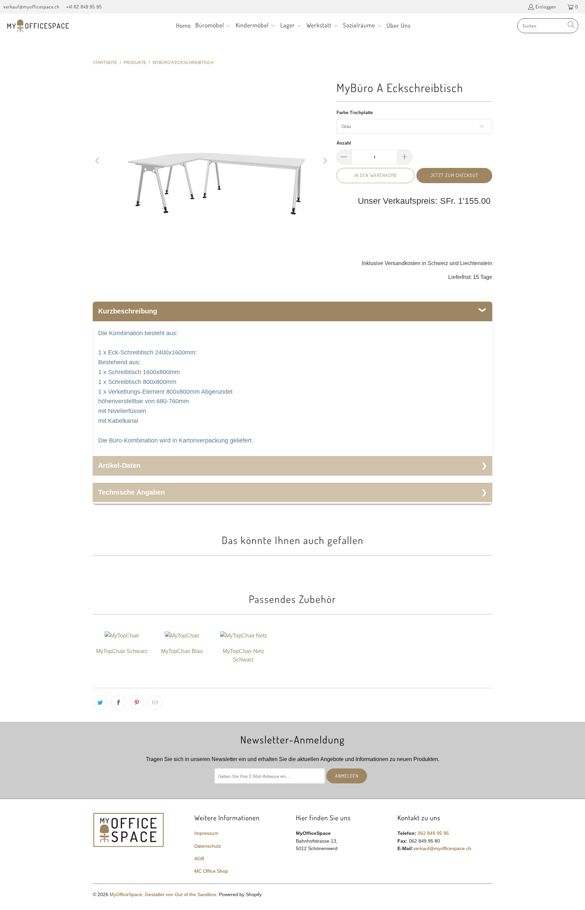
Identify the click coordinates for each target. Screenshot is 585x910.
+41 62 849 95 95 (84, 6)
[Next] (324, 160)
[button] (213, 26)
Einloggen (546, 6)
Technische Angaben (131, 492)
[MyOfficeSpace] (38, 26)
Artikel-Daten (119, 465)
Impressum (206, 833)
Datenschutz (207, 846)
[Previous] (97, 160)
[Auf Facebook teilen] (118, 702)
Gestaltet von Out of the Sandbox (180, 894)
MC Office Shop (211, 871)
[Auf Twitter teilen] (100, 702)
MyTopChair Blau (182, 651)
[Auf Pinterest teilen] (136, 702)
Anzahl (344, 143)
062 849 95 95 (433, 833)
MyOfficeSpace (126, 894)
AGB (199, 858)
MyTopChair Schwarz (122, 651)
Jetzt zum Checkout (454, 175)
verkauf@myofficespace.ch (31, 6)
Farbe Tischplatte (355, 112)
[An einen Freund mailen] (155, 702)
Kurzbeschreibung (127, 311)
